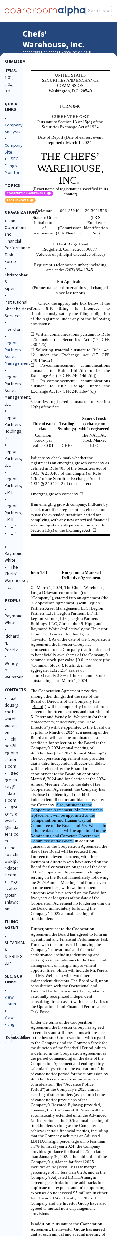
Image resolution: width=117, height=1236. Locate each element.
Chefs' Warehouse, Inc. (54, 39)
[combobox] (98, 11)
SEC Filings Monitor (12, 166)
